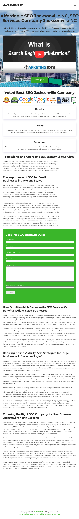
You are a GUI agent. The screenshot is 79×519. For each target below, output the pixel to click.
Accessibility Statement (44, 514)
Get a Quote (39, 80)
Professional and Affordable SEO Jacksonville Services (38, 156)
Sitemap (57, 514)
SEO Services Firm (13, 4)
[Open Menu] (75, 5)
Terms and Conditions (27, 514)
